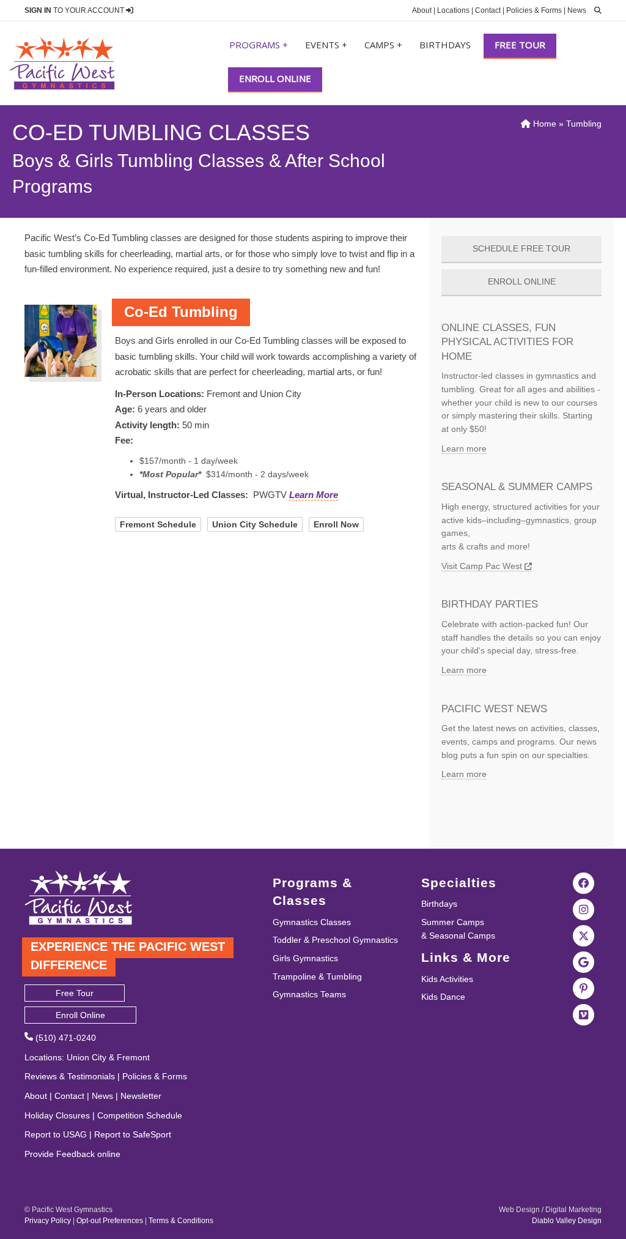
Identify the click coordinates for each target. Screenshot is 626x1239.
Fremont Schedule (158, 524)
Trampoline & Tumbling (317, 976)
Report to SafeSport (132, 1134)
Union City (86, 1057)
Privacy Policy (47, 1220)
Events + (326, 45)
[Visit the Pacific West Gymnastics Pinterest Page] (583, 987)
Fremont (133, 1057)
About (422, 10)
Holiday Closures (57, 1115)
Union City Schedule (255, 524)
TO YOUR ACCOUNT (75, 10)
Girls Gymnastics (305, 958)
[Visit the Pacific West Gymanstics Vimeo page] (583, 1014)
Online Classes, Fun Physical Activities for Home (507, 342)
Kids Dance (443, 997)
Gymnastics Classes (312, 922)
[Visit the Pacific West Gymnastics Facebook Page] (583, 882)
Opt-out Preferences (109, 1220)
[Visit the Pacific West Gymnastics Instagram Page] (583, 908)
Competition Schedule (139, 1115)
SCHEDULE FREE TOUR (521, 248)
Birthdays (445, 45)
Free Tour (520, 45)
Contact (488, 10)
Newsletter (140, 1096)
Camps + (383, 45)
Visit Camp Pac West (483, 566)
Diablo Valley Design (567, 1220)
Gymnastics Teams (309, 994)
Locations (453, 10)
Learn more (464, 448)
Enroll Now (336, 524)
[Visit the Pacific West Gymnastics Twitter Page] (583, 935)
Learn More (313, 494)
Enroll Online (275, 78)
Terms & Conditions (181, 1220)
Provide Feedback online (72, 1154)
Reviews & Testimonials (69, 1076)
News (576, 10)
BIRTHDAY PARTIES (489, 604)
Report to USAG (55, 1134)
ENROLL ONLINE (521, 281)
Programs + (258, 45)
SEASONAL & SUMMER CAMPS (516, 487)
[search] (595, 10)
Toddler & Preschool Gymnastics (335, 940)
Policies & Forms (534, 10)
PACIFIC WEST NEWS (494, 709)
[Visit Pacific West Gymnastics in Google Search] (583, 961)
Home (543, 123)
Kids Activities (447, 979)
